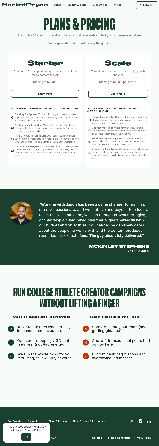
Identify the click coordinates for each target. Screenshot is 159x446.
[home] (26, 5)
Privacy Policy (142, 437)
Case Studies (100, 4)
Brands (57, 4)
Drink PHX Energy (138, 250)
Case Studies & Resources (89, 421)
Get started (147, 5)
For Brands (14, 421)
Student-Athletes (77, 4)
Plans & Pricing (58, 421)
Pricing (117, 4)
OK (26, 437)
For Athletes (34, 421)
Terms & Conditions (118, 437)
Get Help (97, 437)
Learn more (45, 93)
